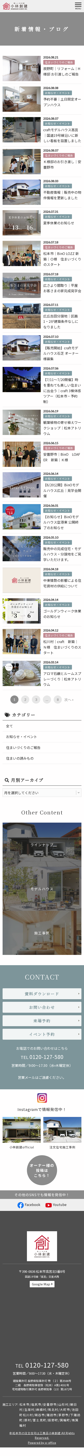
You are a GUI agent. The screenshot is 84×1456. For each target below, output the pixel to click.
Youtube (59, 1204)
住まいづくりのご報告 (23, 747)
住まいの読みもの (20, 758)
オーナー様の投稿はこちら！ (42, 1170)
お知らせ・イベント (21, 736)
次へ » (69, 699)
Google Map (41, 1284)
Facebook (32, 1204)
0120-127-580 (47, 1056)
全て (9, 725)
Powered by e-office (42, 1442)
